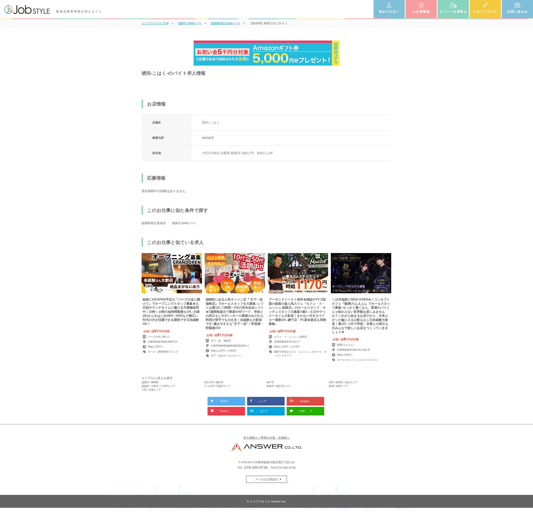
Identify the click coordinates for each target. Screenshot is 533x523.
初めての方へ (389, 11)
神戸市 (270, 382)
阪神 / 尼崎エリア (338, 386)
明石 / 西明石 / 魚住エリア (343, 382)
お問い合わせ (517, 11)
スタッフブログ (485, 11)
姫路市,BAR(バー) (184, 223)
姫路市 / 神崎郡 (150, 382)
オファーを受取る (453, 11)
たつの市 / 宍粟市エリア (217, 386)
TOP (155, 23)
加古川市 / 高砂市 (213, 382)
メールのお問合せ (266, 479)
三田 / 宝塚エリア (151, 389)
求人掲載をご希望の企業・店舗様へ (266, 437)
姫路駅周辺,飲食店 (154, 223)
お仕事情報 (421, 11)
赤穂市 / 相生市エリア (278, 386)
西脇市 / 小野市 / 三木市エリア (158, 386)
